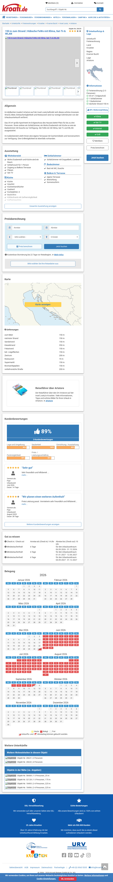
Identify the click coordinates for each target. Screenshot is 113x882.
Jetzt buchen (61, 246)
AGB (26, 867)
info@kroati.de (97, 867)
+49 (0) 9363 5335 (79, 867)
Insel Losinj (64, 23)
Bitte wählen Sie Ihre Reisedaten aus (43, 264)
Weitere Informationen (94, 875)
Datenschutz (46, 867)
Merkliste (97, 140)
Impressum (35, 867)
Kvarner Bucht (52, 23)
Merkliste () (53, 3)
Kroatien (41, 23)
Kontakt (99, 3)
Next (77, 63)
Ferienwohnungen (29, 23)
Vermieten (78, 3)
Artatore (73, 23)
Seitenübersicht (16, 867)
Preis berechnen (25, 246)
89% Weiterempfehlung (98, 110)
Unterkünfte (16, 23)
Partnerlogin (59, 867)
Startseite (5, 23)
